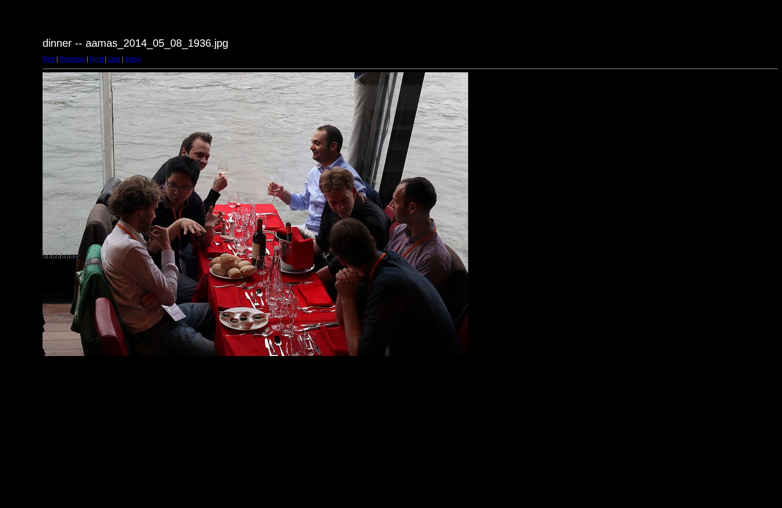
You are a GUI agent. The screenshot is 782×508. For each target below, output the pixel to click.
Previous (72, 59)
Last (114, 59)
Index (133, 59)
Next (96, 59)
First (49, 59)
